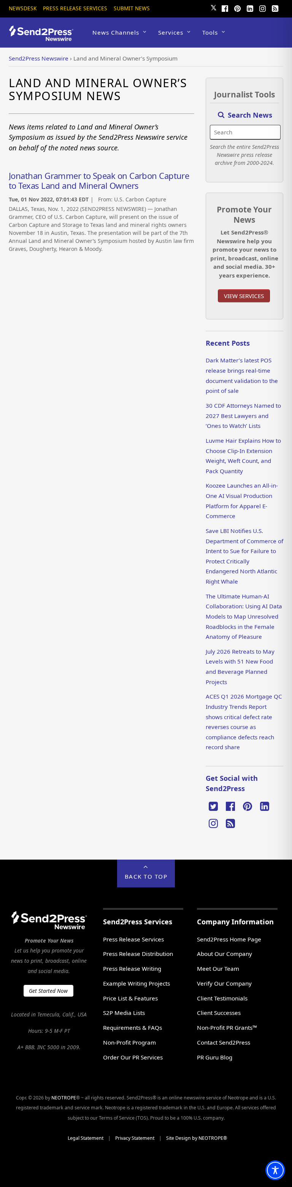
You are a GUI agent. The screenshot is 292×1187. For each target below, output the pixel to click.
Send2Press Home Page (229, 939)
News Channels (115, 32)
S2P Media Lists (124, 1012)
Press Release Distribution (138, 953)
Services (170, 32)
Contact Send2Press (223, 1042)
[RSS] (275, 8)
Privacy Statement (134, 1138)
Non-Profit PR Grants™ (227, 1027)
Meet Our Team (218, 968)
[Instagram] (262, 8)
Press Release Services (75, 8)
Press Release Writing (132, 968)
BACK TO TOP (146, 876)
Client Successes (219, 1012)
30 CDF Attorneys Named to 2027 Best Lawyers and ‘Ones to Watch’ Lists (243, 415)
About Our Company (224, 953)
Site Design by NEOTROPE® (196, 1138)
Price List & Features (130, 998)
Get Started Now (48, 990)
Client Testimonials (222, 998)
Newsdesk (22, 8)
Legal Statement (85, 1138)
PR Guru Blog (214, 1057)
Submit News (132, 8)
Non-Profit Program (129, 1042)
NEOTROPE (63, 1097)
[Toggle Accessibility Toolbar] (275, 1170)
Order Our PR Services (133, 1057)
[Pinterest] (237, 8)
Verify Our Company (224, 983)
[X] (213, 805)
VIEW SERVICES (244, 296)
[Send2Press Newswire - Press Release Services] (44, 37)
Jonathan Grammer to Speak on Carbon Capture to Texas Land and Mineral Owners (99, 180)
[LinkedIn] (250, 8)
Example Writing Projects (136, 983)
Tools (210, 32)
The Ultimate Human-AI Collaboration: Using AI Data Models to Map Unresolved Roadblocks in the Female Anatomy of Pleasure (244, 616)
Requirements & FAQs (132, 1027)
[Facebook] (225, 8)
